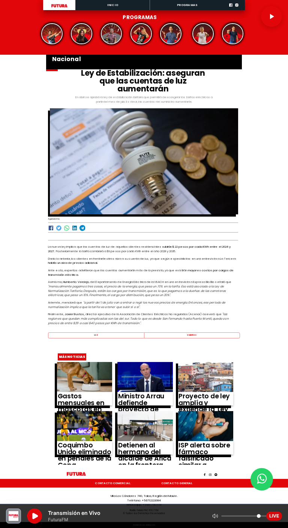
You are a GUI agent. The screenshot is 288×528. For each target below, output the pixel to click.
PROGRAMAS (187, 5)
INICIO (112, 5)
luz (96, 335)
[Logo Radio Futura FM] (59, 7)
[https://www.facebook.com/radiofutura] (231, 9)
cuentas (191, 335)
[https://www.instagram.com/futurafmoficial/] (237, 9)
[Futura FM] (52, 33)
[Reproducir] (271, 16)
